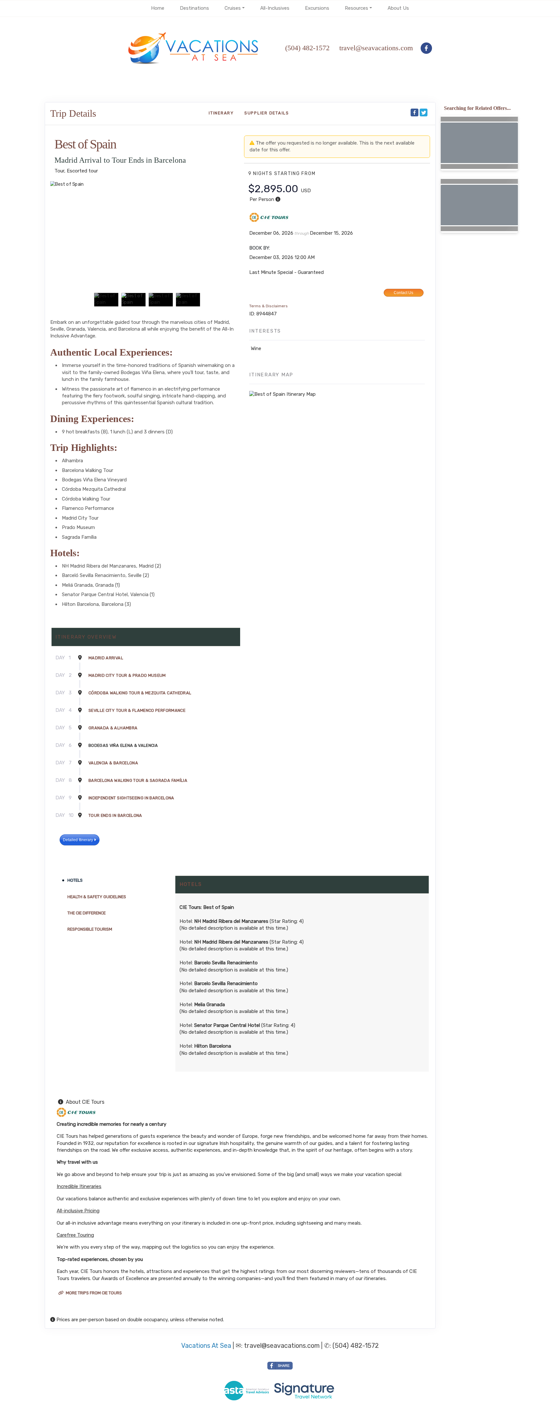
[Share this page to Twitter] (423, 112)
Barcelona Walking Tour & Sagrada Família (137, 780)
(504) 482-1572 (307, 47)
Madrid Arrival (105, 657)
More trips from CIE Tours (93, 1292)
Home (157, 8)
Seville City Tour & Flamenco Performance (136, 710)
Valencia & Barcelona (113, 762)
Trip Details (73, 113)
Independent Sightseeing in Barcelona (131, 797)
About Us (398, 8)
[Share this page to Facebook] (414, 112)
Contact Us (403, 292)
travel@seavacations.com (282, 1345)
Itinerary (221, 113)
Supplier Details (266, 113)
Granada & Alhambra (112, 727)
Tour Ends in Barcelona (115, 815)
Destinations (194, 8)
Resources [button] (356, 8)
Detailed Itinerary (78, 840)
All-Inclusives (274, 8)
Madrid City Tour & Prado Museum (127, 675)
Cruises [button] (233, 8)
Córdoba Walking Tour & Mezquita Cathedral (139, 692)
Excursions (317, 8)
